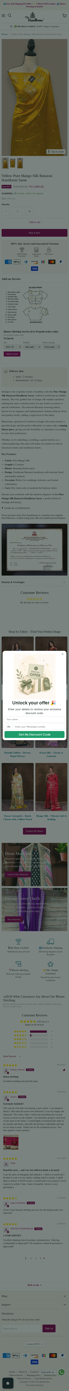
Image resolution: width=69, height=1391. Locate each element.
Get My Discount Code (35, 734)
